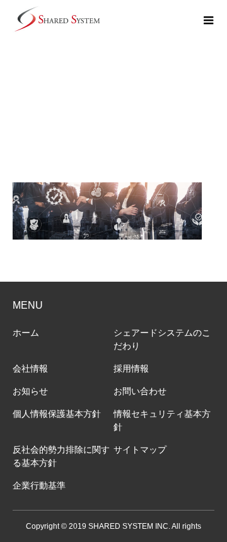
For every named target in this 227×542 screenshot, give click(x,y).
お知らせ (30, 391)
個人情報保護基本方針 (57, 414)
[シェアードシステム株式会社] (57, 19)
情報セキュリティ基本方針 (162, 420)
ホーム (26, 333)
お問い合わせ (140, 391)
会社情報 (30, 368)
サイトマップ (140, 450)
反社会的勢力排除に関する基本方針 (61, 456)
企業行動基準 (39, 485)
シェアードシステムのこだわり (162, 339)
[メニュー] (208, 19)
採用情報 (131, 368)
